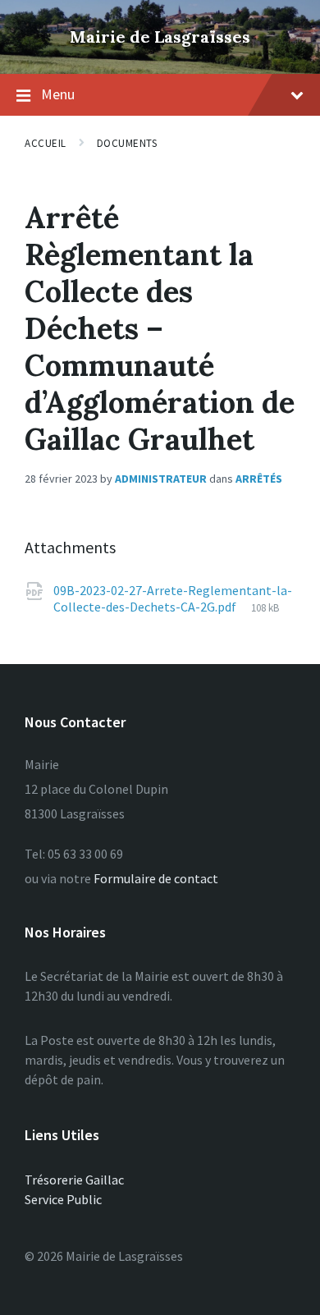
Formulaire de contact (156, 878)
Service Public (63, 1199)
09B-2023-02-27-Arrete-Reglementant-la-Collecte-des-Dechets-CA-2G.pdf (172, 598)
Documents (127, 143)
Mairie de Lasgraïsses (160, 36)
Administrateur (161, 478)
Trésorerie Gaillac (74, 1179)
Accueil (45, 143)
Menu (58, 94)
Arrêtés (258, 478)
